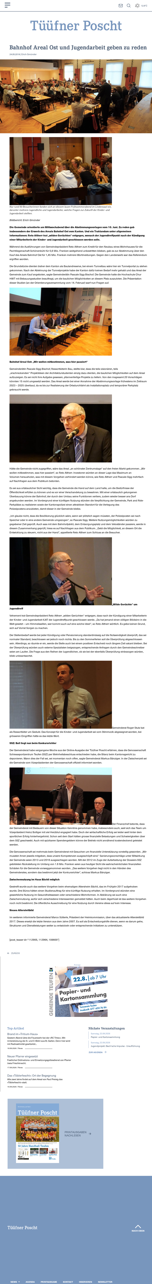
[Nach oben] (138, 1226)
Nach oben (138, 1230)
